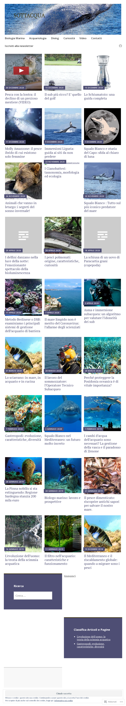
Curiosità (69, 38)
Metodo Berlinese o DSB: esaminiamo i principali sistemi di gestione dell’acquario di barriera (23, 325)
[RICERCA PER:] (33, 596)
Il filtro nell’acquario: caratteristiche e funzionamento (60, 560)
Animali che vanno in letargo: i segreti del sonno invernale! (21, 207)
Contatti (96, 38)
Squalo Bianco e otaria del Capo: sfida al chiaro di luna (101, 152)
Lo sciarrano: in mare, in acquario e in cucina (23, 379)
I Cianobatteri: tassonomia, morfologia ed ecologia (62, 172)
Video (83, 38)
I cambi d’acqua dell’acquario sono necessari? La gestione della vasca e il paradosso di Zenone (102, 443)
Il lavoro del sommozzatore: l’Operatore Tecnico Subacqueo (59, 383)
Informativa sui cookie (63, 700)
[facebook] (120, 44)
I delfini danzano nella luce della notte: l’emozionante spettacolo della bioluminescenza (21, 265)
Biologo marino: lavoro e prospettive (63, 500)
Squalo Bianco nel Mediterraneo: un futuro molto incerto (62, 440)
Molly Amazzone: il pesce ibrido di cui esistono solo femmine (23, 152)
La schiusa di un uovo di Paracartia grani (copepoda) (102, 261)
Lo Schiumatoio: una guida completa (99, 96)
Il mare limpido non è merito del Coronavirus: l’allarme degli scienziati (62, 323)
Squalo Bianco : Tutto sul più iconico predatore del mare (102, 207)
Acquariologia (37, 38)
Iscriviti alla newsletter (19, 46)
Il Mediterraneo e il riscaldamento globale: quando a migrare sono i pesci (102, 562)
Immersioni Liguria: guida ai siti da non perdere (59, 152)
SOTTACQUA (29, 15)
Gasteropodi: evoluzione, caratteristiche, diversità (23, 438)
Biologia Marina (15, 38)
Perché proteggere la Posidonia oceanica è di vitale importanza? (101, 381)
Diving (55, 38)
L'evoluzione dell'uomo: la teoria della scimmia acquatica (93, 638)
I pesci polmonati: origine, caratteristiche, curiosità (62, 261)
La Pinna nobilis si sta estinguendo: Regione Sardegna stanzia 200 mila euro (21, 494)
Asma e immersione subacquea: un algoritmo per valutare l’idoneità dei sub (102, 316)
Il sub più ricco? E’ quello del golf (63, 96)
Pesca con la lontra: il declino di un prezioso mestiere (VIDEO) (21, 98)
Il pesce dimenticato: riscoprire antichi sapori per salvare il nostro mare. (101, 504)
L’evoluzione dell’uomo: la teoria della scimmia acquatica (22, 560)
